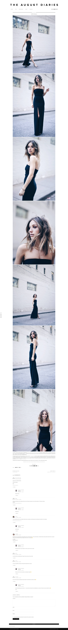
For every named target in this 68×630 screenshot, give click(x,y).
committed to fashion (51, 471)
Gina (16, 498)
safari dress (16, 471)
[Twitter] (30, 465)
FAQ (16, 9)
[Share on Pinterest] (19, 467)
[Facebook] (56, 9)
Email (14, 610)
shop (26, 9)
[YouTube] (54, 9)
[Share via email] (15, 467)
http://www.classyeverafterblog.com (17, 503)
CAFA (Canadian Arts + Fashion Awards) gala (33, 452)
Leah (16, 560)
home (12, 9)
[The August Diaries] (34, 4)
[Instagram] (51, 9)
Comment (14, 598)
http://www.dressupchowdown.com (17, 520)
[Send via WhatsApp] (20, 467)
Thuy (16, 516)
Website (14, 613)
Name (14, 607)
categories (21, 9)
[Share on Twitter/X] (18, 467)
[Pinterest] (53, 9)
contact (31, 9)
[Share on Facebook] (17, 467)
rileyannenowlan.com (15, 485)
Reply (17, 495)
